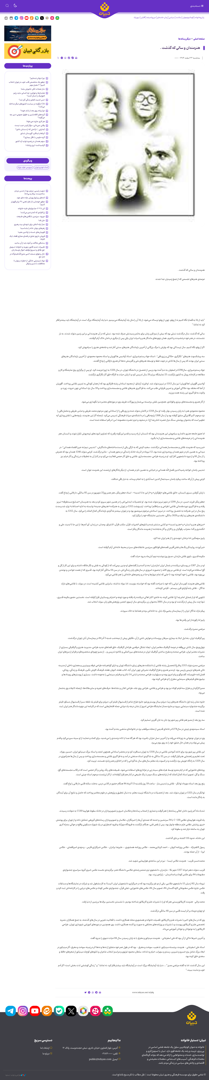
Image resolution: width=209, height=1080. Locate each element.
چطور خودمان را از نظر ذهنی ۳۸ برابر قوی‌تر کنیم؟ (28, 203)
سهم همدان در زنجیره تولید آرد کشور (30, 141)
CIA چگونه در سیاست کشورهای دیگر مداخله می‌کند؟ (27, 105)
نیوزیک (136, 17)
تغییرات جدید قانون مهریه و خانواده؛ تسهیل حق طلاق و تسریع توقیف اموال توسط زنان (27, 248)
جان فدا (42, 220)
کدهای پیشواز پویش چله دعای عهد (31, 197)
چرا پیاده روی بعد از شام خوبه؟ (32, 110)
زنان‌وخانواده (199, 17)
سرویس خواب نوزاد (25, 167)
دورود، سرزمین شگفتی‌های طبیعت (31, 216)
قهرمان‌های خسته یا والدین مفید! (31, 232)
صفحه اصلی (199, 39)
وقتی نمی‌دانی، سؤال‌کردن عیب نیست (30, 125)
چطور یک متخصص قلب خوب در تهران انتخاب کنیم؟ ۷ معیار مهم (27, 83)
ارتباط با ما (44, 1048)
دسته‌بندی (195, 6)
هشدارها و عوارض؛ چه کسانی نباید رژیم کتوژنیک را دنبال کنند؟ (29, 94)
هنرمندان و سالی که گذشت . (180, 48)
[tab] (27, 66)
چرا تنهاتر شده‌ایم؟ (37, 78)
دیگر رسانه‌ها (184, 39)
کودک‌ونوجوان (188, 17)
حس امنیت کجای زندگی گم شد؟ (32, 99)
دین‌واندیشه (151, 17)
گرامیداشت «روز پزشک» (35, 145)
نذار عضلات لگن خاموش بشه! (33, 89)
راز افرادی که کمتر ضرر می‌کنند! (32, 212)
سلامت (178, 17)
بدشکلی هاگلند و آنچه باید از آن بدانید (30, 243)
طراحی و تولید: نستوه (13, 1075)
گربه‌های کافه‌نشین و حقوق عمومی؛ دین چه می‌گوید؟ (27, 116)
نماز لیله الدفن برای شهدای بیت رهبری (29, 224)
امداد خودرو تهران (41, 167)
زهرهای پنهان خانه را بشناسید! (32, 228)
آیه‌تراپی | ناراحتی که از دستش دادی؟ (30, 129)
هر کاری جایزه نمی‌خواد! (35, 121)
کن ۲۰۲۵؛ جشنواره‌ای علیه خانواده (31, 208)
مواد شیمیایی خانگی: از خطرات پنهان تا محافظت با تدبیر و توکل (29, 262)
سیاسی (171, 17)
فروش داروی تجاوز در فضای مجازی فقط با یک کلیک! (27, 238)
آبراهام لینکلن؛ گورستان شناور (32, 133)
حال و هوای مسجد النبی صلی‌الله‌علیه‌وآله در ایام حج (27, 255)
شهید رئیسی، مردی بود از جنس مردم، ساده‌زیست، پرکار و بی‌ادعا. (29, 192)
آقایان (143, 17)
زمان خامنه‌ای (162, 17)
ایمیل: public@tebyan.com (103, 1059)
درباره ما (46, 1054)
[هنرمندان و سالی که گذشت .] (130, 145)
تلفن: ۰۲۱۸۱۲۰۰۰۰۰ (110, 1054)
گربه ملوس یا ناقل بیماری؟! (34, 137)
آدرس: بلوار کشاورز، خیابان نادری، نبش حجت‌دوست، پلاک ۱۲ (90, 1048)
